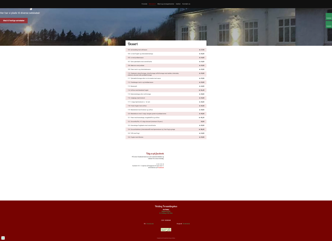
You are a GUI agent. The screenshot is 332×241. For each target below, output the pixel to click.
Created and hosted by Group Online (166, 238)
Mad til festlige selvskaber (13, 21)
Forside (144, 4)
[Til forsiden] (41, 4)
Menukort (152, 4)
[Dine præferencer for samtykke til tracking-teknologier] (3, 238)
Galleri (178, 4)
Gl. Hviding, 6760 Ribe (166, 213)
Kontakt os (186, 4)
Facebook (161, 167)
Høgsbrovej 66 (166, 211)
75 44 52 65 (150, 224)
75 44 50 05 (186, 224)
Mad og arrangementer (166, 4)
